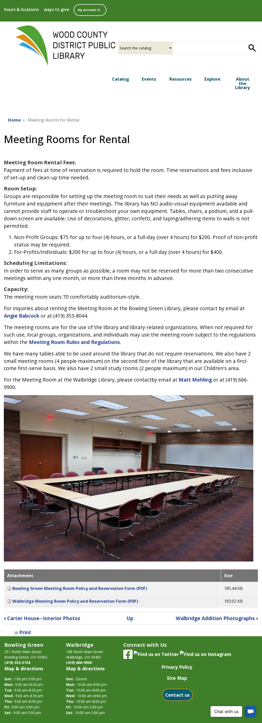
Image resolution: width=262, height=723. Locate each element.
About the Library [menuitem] (242, 83)
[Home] (65, 46)
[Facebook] (128, 654)
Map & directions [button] (23, 668)
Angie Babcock (21, 315)
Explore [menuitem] (212, 79)
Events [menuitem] (149, 79)
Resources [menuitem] (180, 79)
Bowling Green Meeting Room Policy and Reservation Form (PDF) (79, 588)
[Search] (252, 48)
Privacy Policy (176, 667)
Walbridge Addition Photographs (217, 618)
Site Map (177, 678)
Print (25, 632)
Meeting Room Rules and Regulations (74, 342)
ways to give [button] (56, 9)
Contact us (177, 695)
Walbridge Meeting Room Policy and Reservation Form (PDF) (75, 601)
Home (14, 120)
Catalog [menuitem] (120, 79)
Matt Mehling (195, 379)
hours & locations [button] (21, 9)
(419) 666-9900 (79, 662)
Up (129, 618)
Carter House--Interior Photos (42, 618)
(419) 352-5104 (17, 662)
